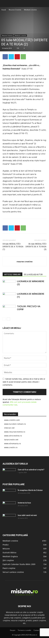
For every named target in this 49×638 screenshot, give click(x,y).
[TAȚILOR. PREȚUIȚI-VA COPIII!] (9, 309)
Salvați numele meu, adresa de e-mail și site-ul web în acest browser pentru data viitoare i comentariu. (24, 382)
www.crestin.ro (10, 447)
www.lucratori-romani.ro (15, 424)
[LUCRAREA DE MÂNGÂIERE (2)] (9, 284)
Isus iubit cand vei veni (27, 515)
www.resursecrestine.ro (14, 432)
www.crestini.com (12, 420)
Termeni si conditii (24, 630)
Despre (12, 630)
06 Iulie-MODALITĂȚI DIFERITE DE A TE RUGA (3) (36, 247)
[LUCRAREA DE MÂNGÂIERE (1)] (9, 296)
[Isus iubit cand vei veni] (9, 518)
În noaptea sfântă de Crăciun (30, 490)
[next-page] (8, 319)
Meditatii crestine (30, 10)
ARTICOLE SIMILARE (12, 274)
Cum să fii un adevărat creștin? (31, 470)
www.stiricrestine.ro (13, 435)
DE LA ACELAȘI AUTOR (33, 274)
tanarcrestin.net (11, 439)
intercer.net (9, 428)
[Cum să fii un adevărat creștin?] (9, 472)
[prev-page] (4, 319)
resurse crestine (25, 261)
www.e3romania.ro (12, 443)
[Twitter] (11, 56)
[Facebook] (5, 56)
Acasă (3, 10)
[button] (4, 3)
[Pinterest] (17, 56)
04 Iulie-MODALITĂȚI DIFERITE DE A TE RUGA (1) (13, 247)
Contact (36, 630)
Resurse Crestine (15, 10)
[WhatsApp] (23, 56)
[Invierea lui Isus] (9, 506)
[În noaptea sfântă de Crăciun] (9, 493)
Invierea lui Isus (24, 503)
